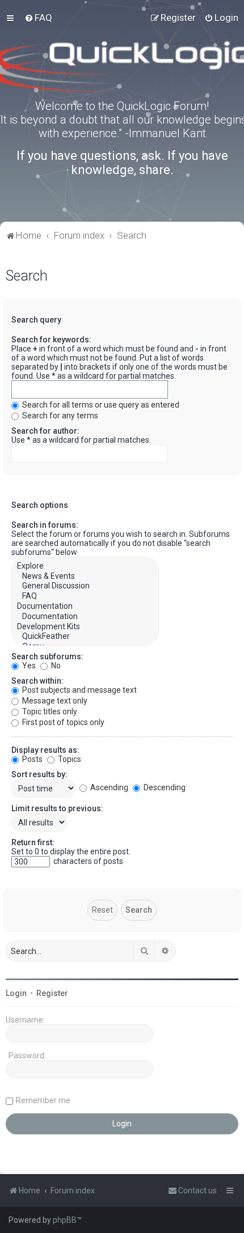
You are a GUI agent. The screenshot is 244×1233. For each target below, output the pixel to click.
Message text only (53, 700)
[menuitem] (38, 18)
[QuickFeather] (85, 637)
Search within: (37, 680)
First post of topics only (62, 722)
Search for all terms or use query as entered (99, 404)
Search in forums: (44, 524)
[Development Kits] (85, 627)
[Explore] (85, 566)
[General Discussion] (85, 586)
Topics (68, 759)
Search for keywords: (51, 339)
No (55, 665)
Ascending (108, 787)
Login (16, 993)
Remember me (43, 1100)
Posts (31, 759)
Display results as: (45, 750)
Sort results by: (39, 774)
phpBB (65, 1219)
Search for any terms (59, 415)
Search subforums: (47, 656)
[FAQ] (85, 596)
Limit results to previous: (57, 808)
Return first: (32, 842)
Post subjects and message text (78, 689)
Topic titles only (48, 711)
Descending (164, 787)
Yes (28, 665)
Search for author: (45, 430)
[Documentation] (85, 606)
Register (52, 993)
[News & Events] (85, 576)
